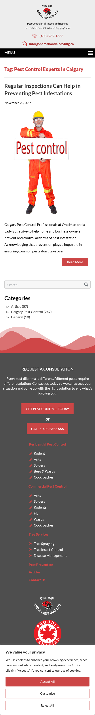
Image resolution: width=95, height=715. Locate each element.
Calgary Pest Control (27, 311)
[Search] (86, 284)
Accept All (47, 681)
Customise (47, 693)
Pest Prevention (41, 565)
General (17, 317)
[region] (47, 680)
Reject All (47, 705)
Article (16, 306)
